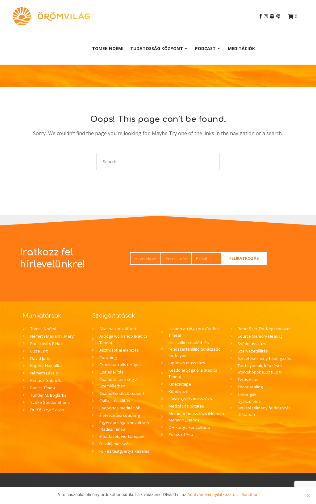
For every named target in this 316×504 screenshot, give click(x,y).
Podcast (205, 48)
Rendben (250, 494)
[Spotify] (272, 16)
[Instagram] (266, 16)
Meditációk (241, 48)
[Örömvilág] (51, 16)
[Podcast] (278, 16)
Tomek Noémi (107, 48)
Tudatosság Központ (156, 48)
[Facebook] (260, 16)
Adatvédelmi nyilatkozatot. (212, 494)
